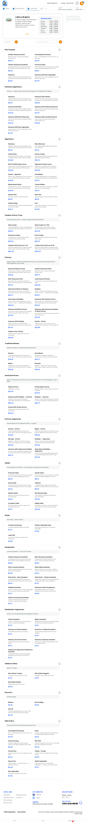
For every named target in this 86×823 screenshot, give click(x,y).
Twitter (38, 798)
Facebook (38, 794)
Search (6, 8)
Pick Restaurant (18, 8)
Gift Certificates (8, 800)
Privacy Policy (21, 812)
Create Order (32, 8)
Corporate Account (9, 797)
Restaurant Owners (21, 795)
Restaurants (7, 795)
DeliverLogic (78, 813)
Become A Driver (8, 802)
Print (28, 34)
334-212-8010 (70, 803)
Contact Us (19, 797)
